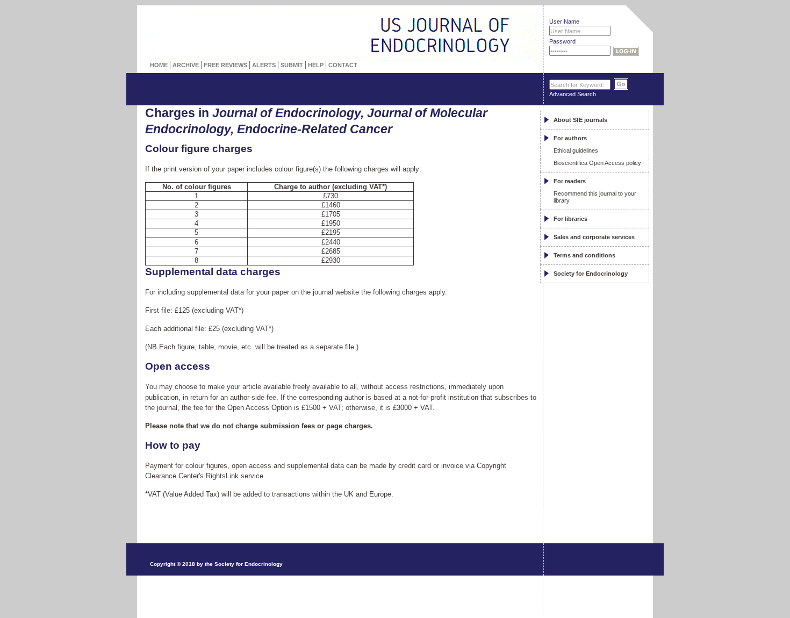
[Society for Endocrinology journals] (315, 18)
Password (562, 41)
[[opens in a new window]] (599, 534)
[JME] (502, 25)
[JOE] (502, 13)
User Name (564, 21)
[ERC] (502, 37)
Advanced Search (572, 94)
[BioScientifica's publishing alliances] (335, 591)
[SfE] (522, 36)
